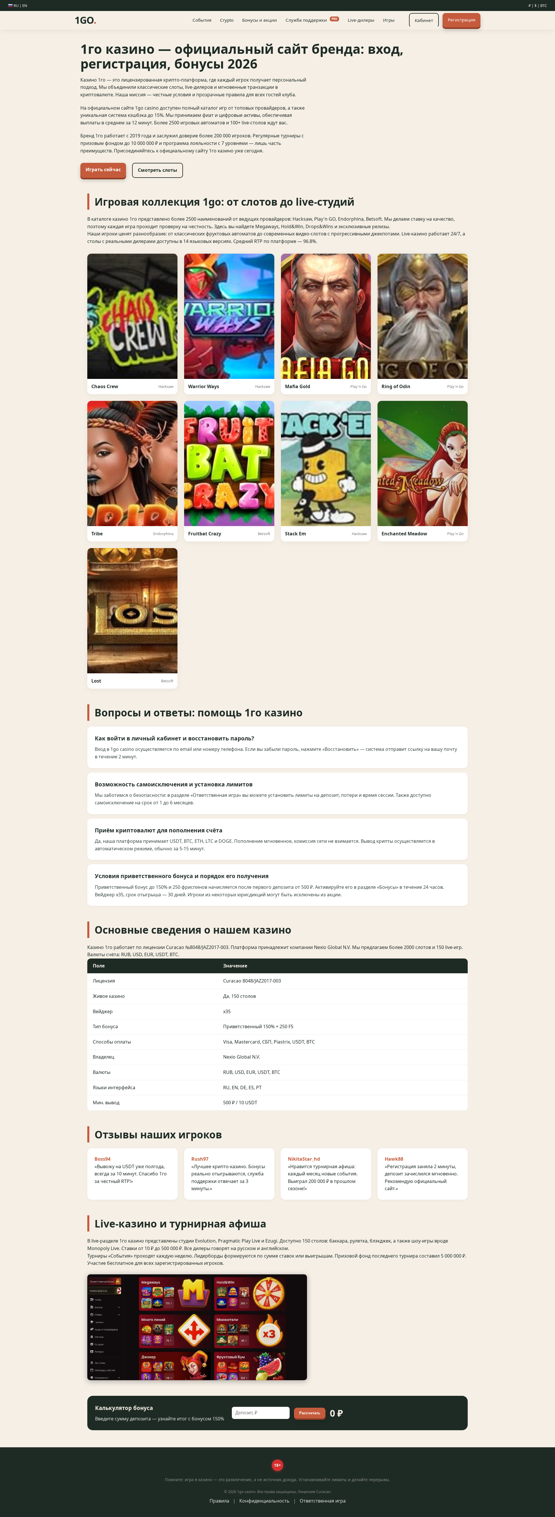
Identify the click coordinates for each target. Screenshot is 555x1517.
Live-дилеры (361, 20)
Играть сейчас (103, 169)
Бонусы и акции (259, 20)
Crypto (227, 20)
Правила (219, 1501)
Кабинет (424, 20)
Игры (389, 20)
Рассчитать (309, 1413)
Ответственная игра (323, 1501)
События (202, 20)
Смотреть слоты (157, 170)
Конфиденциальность (264, 1501)
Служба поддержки (311, 20)
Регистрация (461, 20)
